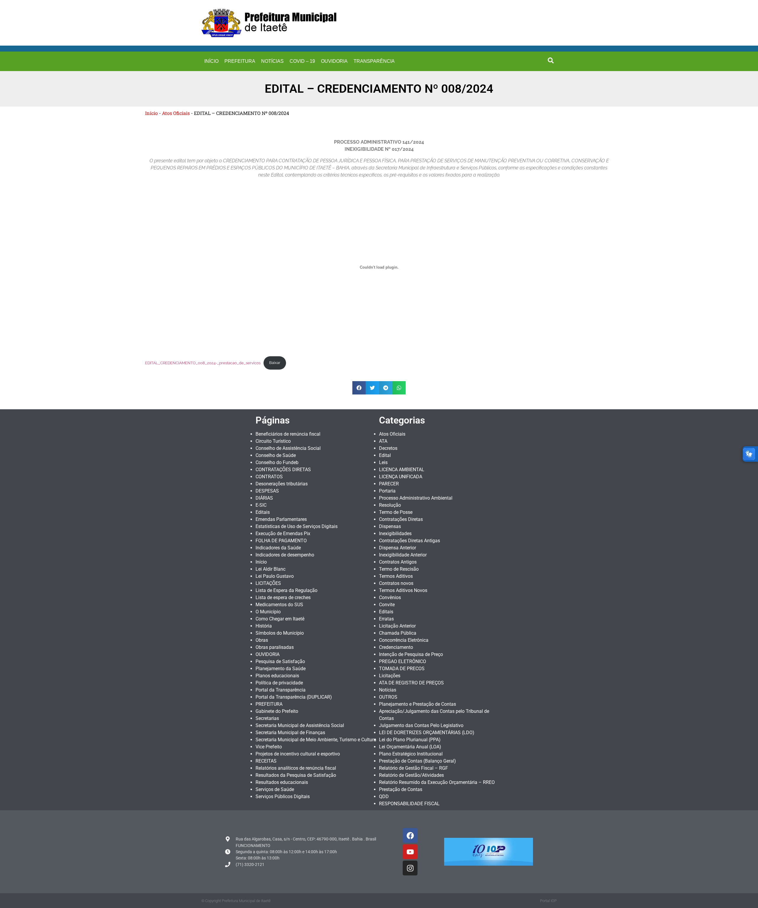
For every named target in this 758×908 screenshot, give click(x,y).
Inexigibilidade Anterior (403, 555)
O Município (268, 612)
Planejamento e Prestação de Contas (417, 704)
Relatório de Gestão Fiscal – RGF (413, 768)
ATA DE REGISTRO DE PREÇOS (411, 683)
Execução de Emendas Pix (283, 533)
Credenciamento (396, 647)
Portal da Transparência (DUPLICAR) (294, 697)
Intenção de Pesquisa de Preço (411, 654)
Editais (263, 512)
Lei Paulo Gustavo (275, 576)
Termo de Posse (395, 512)
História (264, 626)
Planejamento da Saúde (281, 668)
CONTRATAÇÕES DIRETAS (283, 469)
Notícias (387, 690)
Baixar (274, 362)
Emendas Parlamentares (281, 519)
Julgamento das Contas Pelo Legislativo (421, 725)
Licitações (389, 675)
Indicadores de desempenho (285, 555)
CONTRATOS (269, 476)
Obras (262, 640)
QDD (384, 796)
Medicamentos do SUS (279, 604)
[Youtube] (410, 851)
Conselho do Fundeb (277, 462)
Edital (385, 455)
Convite (387, 604)
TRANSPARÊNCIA (374, 61)
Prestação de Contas (400, 789)
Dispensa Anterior (397, 548)
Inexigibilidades (395, 533)
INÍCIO (211, 61)
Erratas (386, 619)
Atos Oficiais (176, 113)
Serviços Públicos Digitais (283, 796)
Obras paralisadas (275, 647)
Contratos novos (396, 583)
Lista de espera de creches (283, 597)
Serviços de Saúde (275, 789)
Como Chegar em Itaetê (280, 619)
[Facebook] (410, 835)
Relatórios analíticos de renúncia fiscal (296, 768)
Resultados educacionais (282, 782)
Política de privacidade (279, 683)
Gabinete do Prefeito (277, 711)
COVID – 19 (302, 61)
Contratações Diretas (401, 519)
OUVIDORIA (334, 61)
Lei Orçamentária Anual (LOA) (410, 747)
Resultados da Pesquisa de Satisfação (296, 775)
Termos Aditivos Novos (403, 590)
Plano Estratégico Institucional (411, 754)
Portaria (387, 491)
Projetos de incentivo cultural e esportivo (298, 754)
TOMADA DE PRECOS (402, 668)
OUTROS (388, 697)
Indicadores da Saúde (278, 548)
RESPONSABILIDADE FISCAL (409, 803)
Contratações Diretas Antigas (409, 540)
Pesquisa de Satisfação (280, 661)
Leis (383, 462)
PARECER (389, 484)
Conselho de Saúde (276, 455)
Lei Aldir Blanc (270, 569)
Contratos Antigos (398, 562)
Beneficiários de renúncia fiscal (288, 434)
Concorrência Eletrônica (403, 640)
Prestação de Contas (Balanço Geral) (417, 761)
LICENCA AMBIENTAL (401, 469)
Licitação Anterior (397, 626)
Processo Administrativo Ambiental (415, 498)
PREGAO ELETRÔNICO (402, 661)
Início (151, 113)
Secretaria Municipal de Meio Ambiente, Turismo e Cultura (316, 739)
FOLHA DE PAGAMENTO (281, 540)
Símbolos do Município (280, 633)
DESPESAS (267, 491)
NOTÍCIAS (272, 61)
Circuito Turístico (273, 441)
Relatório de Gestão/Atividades (411, 775)
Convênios (390, 597)
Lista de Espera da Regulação (286, 590)
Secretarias (267, 718)
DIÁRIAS (264, 498)
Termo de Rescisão (399, 569)
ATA (383, 441)
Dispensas (390, 526)
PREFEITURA (239, 61)
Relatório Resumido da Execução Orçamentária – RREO (437, 782)
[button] (551, 60)
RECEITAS (266, 761)
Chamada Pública (397, 633)
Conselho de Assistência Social (288, 448)
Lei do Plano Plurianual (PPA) (410, 739)
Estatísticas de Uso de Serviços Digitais (297, 526)
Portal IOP (548, 901)
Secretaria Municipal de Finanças (290, 732)
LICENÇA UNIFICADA (400, 476)
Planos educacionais (277, 675)
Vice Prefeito (269, 747)
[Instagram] (410, 868)
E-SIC (261, 505)
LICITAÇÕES (268, 583)
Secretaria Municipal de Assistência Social (300, 725)
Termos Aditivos (396, 576)
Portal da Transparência (281, 690)
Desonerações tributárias (282, 484)
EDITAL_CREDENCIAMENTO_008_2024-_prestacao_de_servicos (203, 362)
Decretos (388, 448)
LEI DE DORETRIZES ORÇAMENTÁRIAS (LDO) (426, 732)
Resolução (390, 505)
